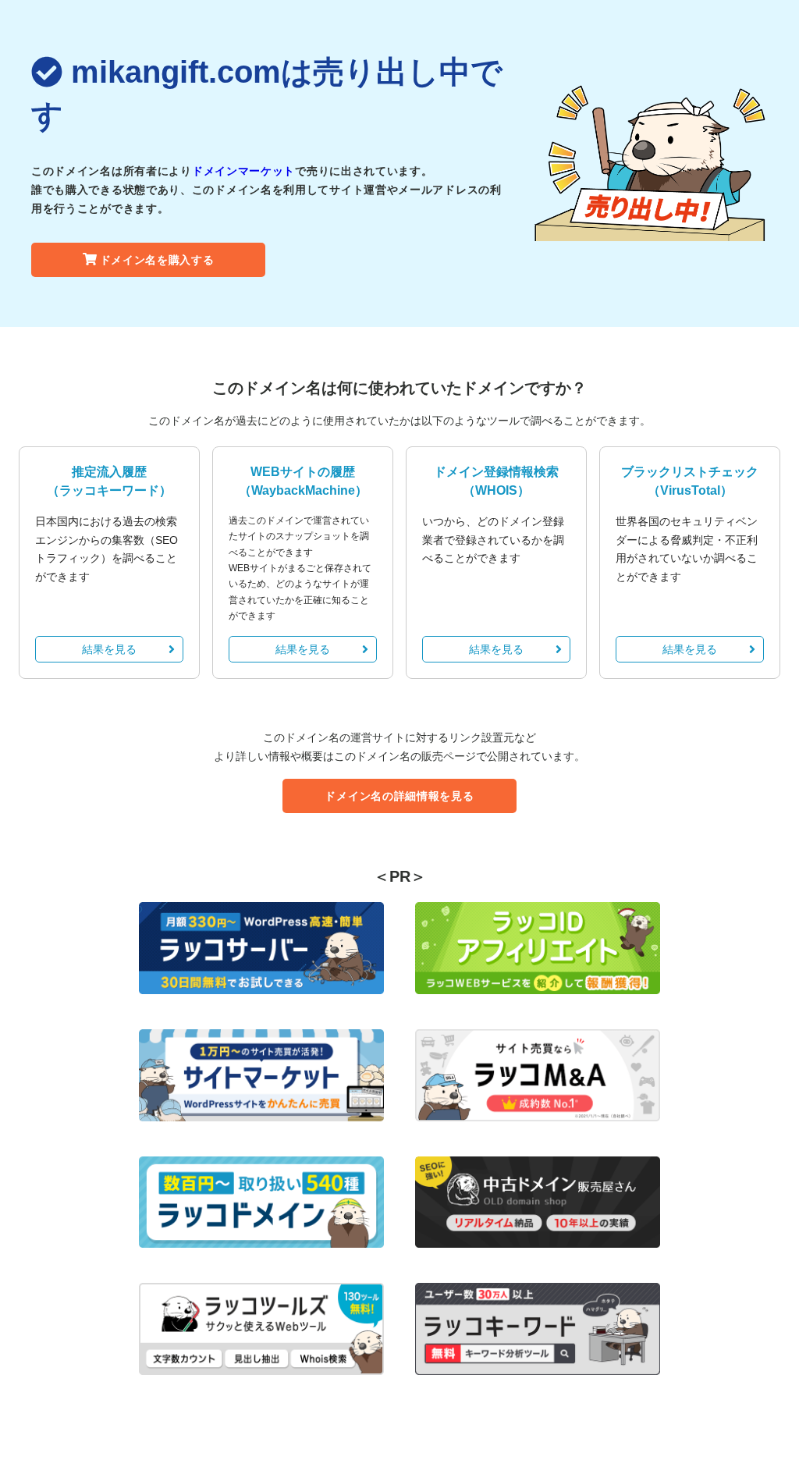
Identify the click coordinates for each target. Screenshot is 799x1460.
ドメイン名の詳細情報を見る (399, 796)
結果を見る (109, 649)
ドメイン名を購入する (157, 260)
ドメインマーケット (243, 171)
